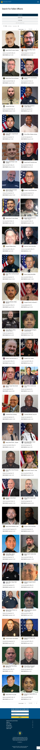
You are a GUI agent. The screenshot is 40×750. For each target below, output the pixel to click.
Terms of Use (18, 747)
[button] (20, 721)
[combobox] (10, 26)
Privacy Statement (24, 747)
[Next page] (37, 29)
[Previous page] (35, 29)
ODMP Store (8, 728)
